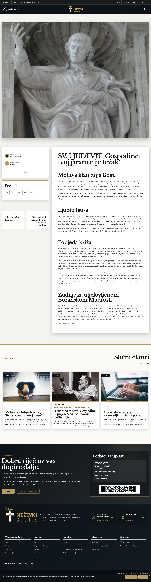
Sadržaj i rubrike (39, 553)
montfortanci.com (68, 323)
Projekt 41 (6, 2)
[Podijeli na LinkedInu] (19, 192)
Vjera (25, 172)
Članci (36, 542)
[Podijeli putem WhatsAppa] (13, 192)
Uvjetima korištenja (89, 576)
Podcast (15, 2)
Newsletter (95, 549)
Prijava (144, 2)
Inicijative (66, 546)
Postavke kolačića (132, 577)
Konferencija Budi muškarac (30, 2)
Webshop (136, 2)
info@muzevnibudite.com (132, 546)
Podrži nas (126, 2)
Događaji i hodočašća (41, 546)
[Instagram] (26, 563)
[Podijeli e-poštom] (30, 192)
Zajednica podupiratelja (28, 491)
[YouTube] (20, 563)
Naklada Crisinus (69, 553)
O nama (118, 2)
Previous (141, 363)
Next (147, 363)
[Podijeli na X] (24, 192)
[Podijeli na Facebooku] (7, 192)
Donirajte (8, 491)
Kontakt (7, 546)
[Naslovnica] (75, 9)
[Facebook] (31, 563)
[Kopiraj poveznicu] (36, 192)
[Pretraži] (145, 9)
